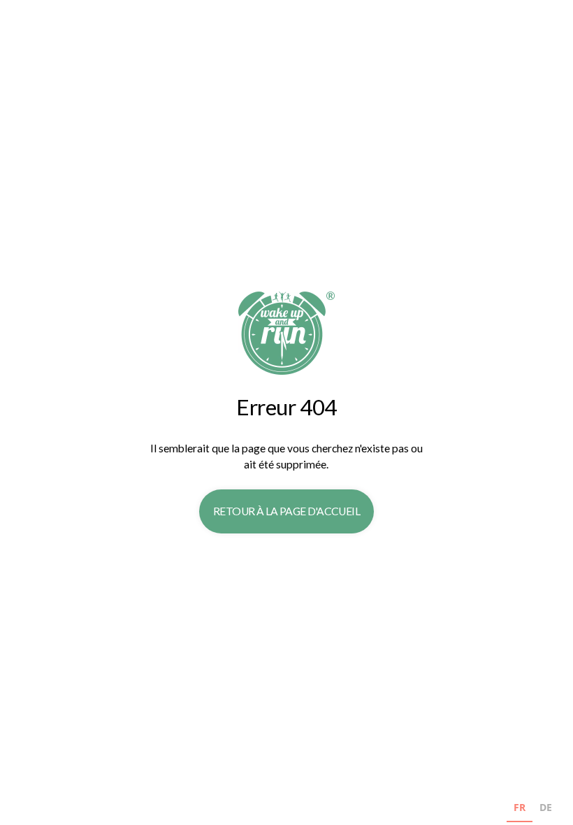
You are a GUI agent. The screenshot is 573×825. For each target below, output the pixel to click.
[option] (545, 809)
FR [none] (519, 807)
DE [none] (545, 807)
